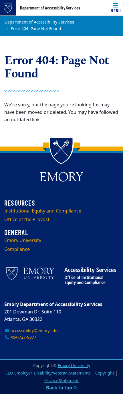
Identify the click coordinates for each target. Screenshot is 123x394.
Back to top (59, 388)
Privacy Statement (61, 381)
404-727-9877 (22, 337)
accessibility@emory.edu (33, 331)
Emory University (22, 240)
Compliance (17, 249)
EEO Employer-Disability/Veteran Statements (48, 373)
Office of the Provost (26, 219)
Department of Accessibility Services (50, 7)
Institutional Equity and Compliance (42, 211)
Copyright (104, 373)
